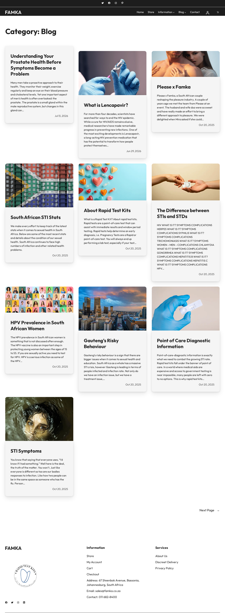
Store (90, 556)
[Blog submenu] (185, 12)
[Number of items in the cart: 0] (218, 12)
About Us (161, 556)
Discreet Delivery (166, 562)
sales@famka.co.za (107, 591)
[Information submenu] (174, 12)
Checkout (93, 574)
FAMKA (13, 12)
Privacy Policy (164, 568)
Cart (90, 568)
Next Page (209, 510)
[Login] (208, 12)
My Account (94, 562)
